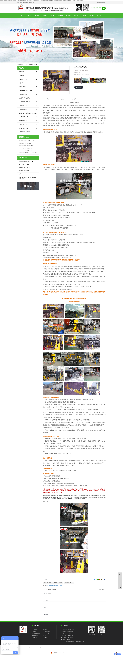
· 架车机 (44, 635)
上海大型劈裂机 (23, 120)
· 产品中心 (34, 629)
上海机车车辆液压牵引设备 (25, 90)
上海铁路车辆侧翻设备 (24, 101)
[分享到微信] (98, 579)
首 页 (26, 64)
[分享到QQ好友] (99, 579)
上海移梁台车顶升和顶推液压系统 (27, 113)
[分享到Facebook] (104, 579)
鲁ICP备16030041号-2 (42, 647)
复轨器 (44, 15)
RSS (102, 2)
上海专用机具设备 (23, 128)
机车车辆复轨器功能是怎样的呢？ (26, 148)
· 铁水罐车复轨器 (36, 633)
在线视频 (76, 15)
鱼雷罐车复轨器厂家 (68, 582)
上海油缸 (21, 83)
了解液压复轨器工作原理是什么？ (26, 140)
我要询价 (78, 87)
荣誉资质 (84, 15)
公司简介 (29, 15)
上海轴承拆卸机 (23, 109)
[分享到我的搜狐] (101, 579)
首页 (21, 15)
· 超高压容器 (35, 635)
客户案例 (68, 15)
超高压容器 (60, 15)
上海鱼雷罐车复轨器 (32, 64)
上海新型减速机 (23, 124)
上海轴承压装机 (23, 105)
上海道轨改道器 (23, 94)
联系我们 (99, 15)
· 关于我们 (45, 637)
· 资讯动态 (34, 637)
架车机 (52, 15)
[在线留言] (120, 583)
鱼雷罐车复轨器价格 (48, 582)
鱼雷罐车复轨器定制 (58, 582)
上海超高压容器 (23, 79)
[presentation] (75, 80)
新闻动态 (91, 15)
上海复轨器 (21, 71)
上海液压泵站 (22, 86)
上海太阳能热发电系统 (24, 132)
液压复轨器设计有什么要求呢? (26, 145)
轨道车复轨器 (46, 633)
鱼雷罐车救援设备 (52, 589)
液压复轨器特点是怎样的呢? (25, 143)
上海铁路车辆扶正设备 (24, 98)
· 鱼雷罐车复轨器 (46, 631)
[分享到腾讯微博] (103, 579)
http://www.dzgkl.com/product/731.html (54, 585)
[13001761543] (120, 574)
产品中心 (37, 15)
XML (105, 2)
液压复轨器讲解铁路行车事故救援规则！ (28, 152)
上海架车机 (21, 75)
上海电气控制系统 (23, 116)
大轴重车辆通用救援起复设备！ (26, 150)
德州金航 (53, 647)
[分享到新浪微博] (96, 579)
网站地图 (99, 2)
